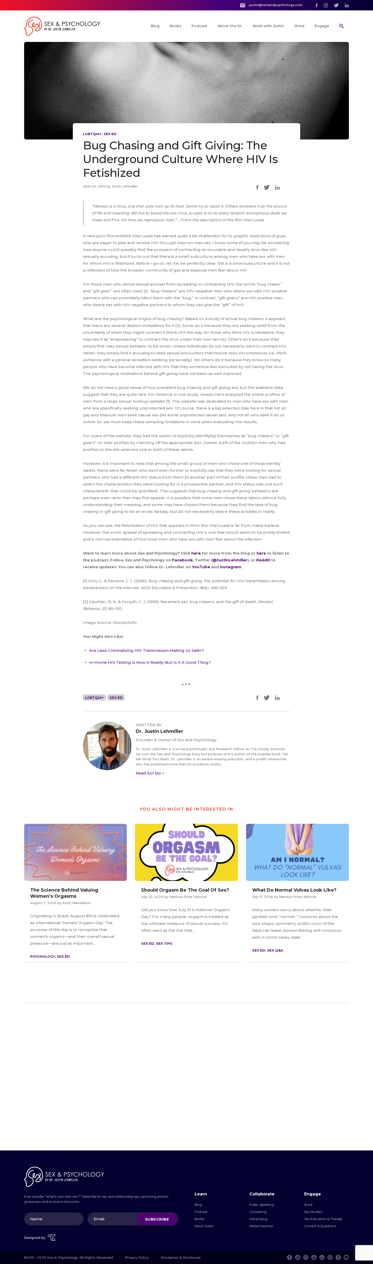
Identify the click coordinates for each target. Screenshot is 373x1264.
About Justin (204, 1226)
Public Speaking (261, 1205)
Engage (322, 26)
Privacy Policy (136, 1257)
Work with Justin (268, 26)
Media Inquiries (261, 1226)
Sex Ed (110, 134)
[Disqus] (186, 1076)
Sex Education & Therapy (323, 1219)
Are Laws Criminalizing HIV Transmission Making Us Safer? (146, 650)
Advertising (258, 1219)
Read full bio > (150, 773)
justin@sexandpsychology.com (275, 5)
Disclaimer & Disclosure (181, 1257)
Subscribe (157, 1218)
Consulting (257, 1212)
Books (175, 26)
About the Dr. (229, 26)
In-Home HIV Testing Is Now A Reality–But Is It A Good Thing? (150, 662)
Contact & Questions (320, 1226)
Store (299, 26)
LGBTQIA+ (92, 134)
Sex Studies (313, 1212)
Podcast (199, 26)
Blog (155, 26)
